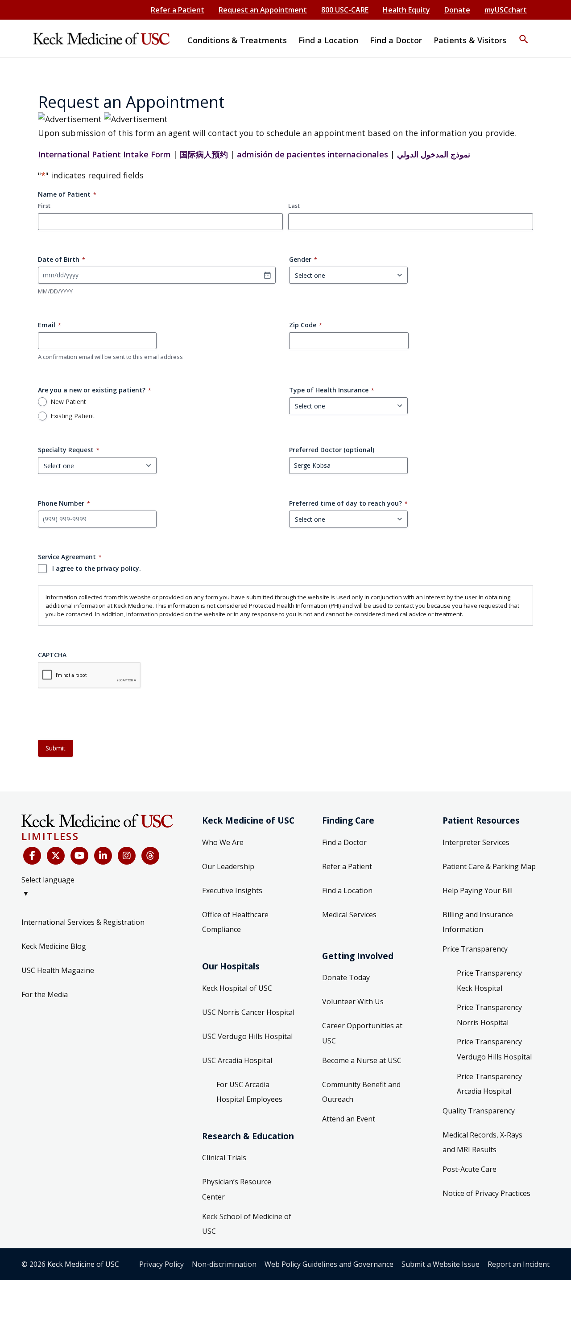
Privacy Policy (161, 1264)
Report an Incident (519, 1264)
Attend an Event (348, 1119)
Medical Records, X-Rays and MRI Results (482, 1142)
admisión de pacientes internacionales (312, 154)
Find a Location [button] (328, 40)
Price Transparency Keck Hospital (489, 980)
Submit (56, 748)
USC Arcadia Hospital (237, 1060)
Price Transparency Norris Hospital (489, 1014)
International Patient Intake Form (104, 154)
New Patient (68, 402)
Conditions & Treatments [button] (237, 40)
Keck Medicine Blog (53, 946)
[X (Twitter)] (55, 855)
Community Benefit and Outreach (361, 1092)
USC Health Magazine (57, 970)
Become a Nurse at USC (361, 1060)
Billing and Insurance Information (478, 922)
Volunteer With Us (353, 1001)
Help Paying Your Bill (478, 890)
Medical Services (349, 914)
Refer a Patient (177, 10)
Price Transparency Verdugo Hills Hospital (494, 1049)
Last (294, 206)
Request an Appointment (263, 10)
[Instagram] (126, 855)
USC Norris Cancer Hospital (248, 1012)
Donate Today (346, 977)
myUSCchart (505, 10)
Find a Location (347, 890)
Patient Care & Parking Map (489, 866)
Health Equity (406, 10)
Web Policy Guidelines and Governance (329, 1264)
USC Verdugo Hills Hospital (247, 1036)
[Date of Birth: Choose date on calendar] (267, 275)
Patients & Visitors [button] (470, 40)
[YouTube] (79, 855)
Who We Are (223, 842)
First (44, 206)
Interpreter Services (476, 842)
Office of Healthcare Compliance (235, 922)
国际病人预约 (204, 154)
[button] (523, 33)
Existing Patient (72, 416)
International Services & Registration (83, 922)
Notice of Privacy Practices (486, 1193)
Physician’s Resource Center (236, 1189)
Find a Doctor (344, 842)
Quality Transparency (479, 1111)
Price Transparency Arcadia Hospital (489, 1084)
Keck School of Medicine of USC (246, 1224)
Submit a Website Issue (440, 1264)
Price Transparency (475, 949)
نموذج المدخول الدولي (433, 154)
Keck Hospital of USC (237, 988)
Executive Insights (232, 890)
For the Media (44, 994)
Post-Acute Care (470, 1169)
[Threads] (150, 855)
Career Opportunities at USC (362, 1033)
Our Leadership (228, 866)
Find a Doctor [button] (396, 40)
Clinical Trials (224, 1157)
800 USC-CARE (344, 10)
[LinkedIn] (103, 855)
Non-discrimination (224, 1264)
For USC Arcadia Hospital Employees (249, 1092)
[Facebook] (32, 855)
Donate (457, 10)
